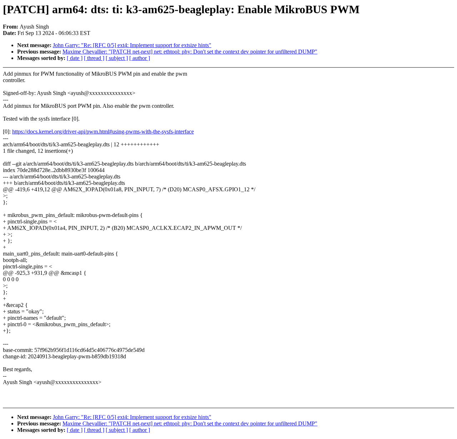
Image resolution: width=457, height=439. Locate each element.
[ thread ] (94, 58)
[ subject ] (117, 58)
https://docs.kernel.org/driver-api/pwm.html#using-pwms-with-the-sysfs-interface (103, 131)
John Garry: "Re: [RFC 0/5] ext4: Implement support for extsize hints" (132, 45)
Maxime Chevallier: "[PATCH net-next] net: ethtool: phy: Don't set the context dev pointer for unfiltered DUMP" (189, 52)
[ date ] (74, 58)
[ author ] (139, 58)
